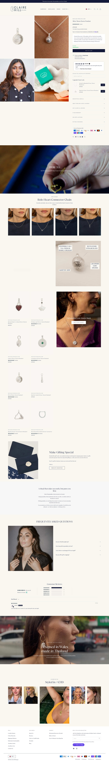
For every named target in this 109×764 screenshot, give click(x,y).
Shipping (78, 29)
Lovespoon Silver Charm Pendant (40, 358)
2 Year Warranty (11, 735)
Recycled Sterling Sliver (14, 320)
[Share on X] (78, 136)
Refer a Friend (52, 735)
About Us (31, 733)
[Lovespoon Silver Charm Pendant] (41, 341)
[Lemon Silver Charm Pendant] (18, 341)
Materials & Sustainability (13, 740)
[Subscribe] (99, 738)
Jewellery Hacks (11, 743)
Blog (30, 743)
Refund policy (77, 759)
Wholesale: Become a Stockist (56, 733)
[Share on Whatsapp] (82, 136)
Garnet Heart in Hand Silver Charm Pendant (17, 322)
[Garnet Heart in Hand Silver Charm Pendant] (18, 305)
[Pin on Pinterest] (80, 136)
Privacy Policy (91, 741)
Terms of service (91, 759)
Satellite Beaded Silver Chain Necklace (87, 84)
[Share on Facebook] (76, 136)
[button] (94, 9)
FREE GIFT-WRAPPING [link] (57, 467)
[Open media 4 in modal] (66, 61)
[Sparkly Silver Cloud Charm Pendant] (18, 414)
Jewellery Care (11, 745)
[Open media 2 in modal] (66, 18)
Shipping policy (98, 759)
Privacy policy (84, 759)
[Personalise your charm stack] (79, 319)
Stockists (31, 740)
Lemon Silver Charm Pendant (15, 358)
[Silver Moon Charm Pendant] (18, 378)
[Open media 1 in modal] (31, 18)
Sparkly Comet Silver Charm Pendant (41, 395)
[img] (14, 603)
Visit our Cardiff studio (34, 738)
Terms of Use (86, 741)
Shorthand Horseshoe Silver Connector (41, 431)
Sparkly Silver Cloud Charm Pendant (89, 90)
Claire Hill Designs (14, 759)
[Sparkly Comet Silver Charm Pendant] (41, 378)
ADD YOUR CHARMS (79, 322)
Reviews (31, 735)
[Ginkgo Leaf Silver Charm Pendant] (41, 305)
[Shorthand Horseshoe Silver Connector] (41, 414)
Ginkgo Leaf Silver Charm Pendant (40, 322)
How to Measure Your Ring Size (56, 738)
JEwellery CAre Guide (22, 270)
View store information (80, 58)
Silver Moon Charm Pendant (15, 395)
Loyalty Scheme (11, 733)
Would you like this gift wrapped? (81, 73)
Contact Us (10, 748)
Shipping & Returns (12, 738)
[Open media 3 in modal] (31, 61)
